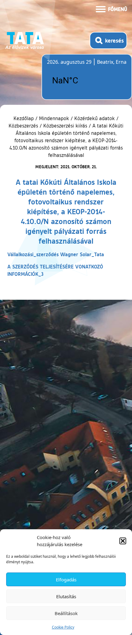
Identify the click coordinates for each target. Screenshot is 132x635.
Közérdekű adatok (94, 118)
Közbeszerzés (23, 126)
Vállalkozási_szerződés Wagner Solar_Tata (55, 254)
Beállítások (66, 613)
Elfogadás (66, 579)
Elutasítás (66, 596)
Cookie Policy (63, 627)
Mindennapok (54, 118)
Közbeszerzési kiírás (65, 126)
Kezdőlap (24, 118)
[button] (123, 541)
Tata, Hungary (81, 81)
